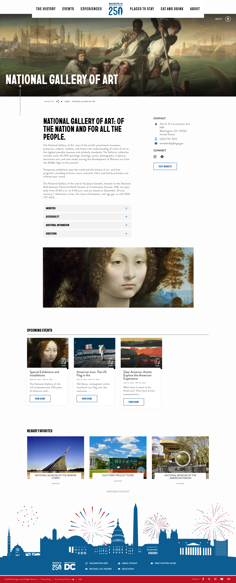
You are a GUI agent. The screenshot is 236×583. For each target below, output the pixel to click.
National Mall (182, 474)
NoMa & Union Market (120, 474)
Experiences (91, 8)
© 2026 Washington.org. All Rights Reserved (21, 579)
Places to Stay (142, 8)
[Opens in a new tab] (156, 143)
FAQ (80, 579)
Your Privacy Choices (62, 579)
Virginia (57, 474)
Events (68, 8)
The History (46, 8)
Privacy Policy (46, 579)
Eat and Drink (172, 8)
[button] (165, 166)
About (195, 8)
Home (67, 101)
